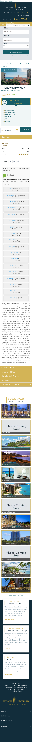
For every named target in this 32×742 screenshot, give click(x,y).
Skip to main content (6, 1)
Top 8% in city (16, 221)
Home (3, 64)
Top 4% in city (16, 247)
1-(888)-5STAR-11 (21, 19)
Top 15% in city (16, 189)
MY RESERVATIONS (23, 15)
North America (13, 64)
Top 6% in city (16, 279)
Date (5, 27)
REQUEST (7, 648)
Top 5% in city (16, 266)
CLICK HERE (8, 675)
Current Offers (7, 368)
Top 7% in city (16, 285)
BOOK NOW (25, 129)
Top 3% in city (16, 215)
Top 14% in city (16, 227)
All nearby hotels (16, 595)
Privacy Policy (22, 733)
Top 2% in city (16, 196)
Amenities (5, 380)
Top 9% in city (16, 298)
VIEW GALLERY (10, 70)
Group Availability (24, 56)
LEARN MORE (9, 619)
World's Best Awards (10, 384)
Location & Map (8, 372)
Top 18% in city (16, 234)
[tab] (16, 137)
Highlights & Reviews (10, 376)
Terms (16, 733)
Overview (5, 137)
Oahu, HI (12, 66)
